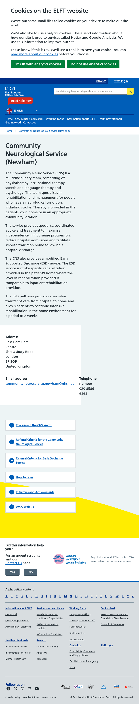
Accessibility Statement (18, 626)
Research (41, 640)
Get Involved (108, 608)
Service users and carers (29, 119)
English (18, 110)
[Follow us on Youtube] (37, 689)
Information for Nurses (18, 652)
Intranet (101, 81)
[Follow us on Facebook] (8, 689)
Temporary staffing (80, 614)
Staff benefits (77, 633)
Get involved (13, 122)
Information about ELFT (80, 119)
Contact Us (13, 563)
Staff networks (78, 626)
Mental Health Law (15, 658)
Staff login (121, 81)
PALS (72, 667)
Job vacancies (77, 639)
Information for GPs (16, 646)
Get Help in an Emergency (84, 661)
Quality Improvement (17, 620)
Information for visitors (49, 634)
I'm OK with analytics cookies (37, 64)
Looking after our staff (82, 620)
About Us (42, 652)
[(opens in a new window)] (22, 689)
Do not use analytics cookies (93, 64)
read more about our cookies (34, 54)
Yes (12, 572)
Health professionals (110, 119)
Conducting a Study (47, 646)
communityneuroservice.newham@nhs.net (39, 383)
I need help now (20, 101)
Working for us (55, 119)
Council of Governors (112, 624)
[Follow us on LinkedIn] (29, 689)
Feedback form (31, 697)
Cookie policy (12, 697)
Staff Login (107, 645)
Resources (42, 658)
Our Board (11, 614)
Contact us (29, 122)
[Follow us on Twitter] (15, 689)
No (30, 572)
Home (9, 119)
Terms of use (49, 697)
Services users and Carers (50, 608)
